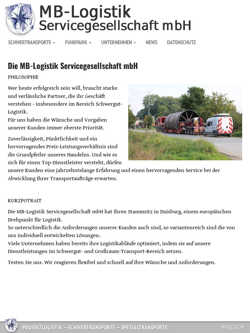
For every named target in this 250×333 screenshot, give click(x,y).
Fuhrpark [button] (76, 42)
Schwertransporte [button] (29, 42)
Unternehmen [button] (116, 42)
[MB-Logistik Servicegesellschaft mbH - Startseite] (113, 11)
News (151, 42)
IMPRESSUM (232, 327)
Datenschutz (181, 42)
